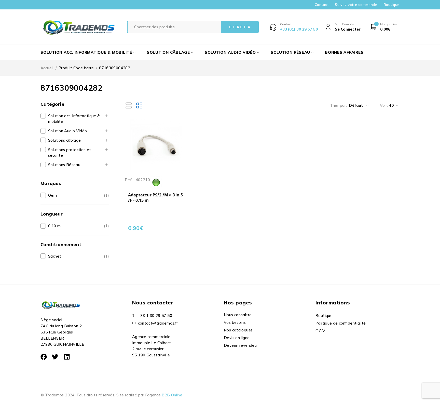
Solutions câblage (64, 140)
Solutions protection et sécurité (69, 152)
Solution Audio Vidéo (67, 130)
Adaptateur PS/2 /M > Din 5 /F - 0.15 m (155, 197)
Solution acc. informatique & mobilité (74, 118)
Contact (322, 5)
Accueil (46, 67)
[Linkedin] (67, 357)
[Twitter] (55, 357)
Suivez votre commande (356, 5)
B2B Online (172, 395)
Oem (52, 195)
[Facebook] (43, 357)
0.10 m (54, 225)
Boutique (392, 5)
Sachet (54, 256)
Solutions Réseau (64, 164)
